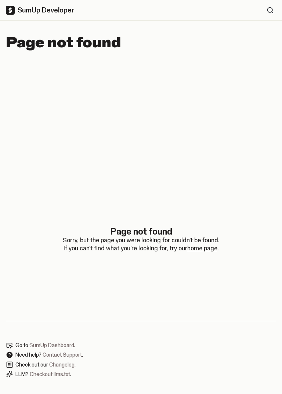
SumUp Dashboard (51, 345)
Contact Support (62, 354)
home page (202, 248)
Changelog (62, 364)
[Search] (270, 10)
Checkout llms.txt (50, 374)
